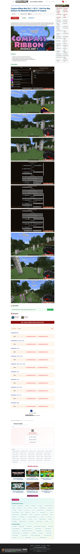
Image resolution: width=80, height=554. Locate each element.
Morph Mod (65, 43)
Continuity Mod (59, 57)
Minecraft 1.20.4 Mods (39, 454)
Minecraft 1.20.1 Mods (23, 454)
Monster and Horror (45, 514)
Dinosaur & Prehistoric (15, 512)
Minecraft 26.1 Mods (23, 460)
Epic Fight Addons (29, 526)
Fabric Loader (66, 8)
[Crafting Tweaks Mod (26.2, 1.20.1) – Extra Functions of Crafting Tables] (32, 486)
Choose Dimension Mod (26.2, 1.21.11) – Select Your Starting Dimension (18, 479)
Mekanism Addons (28, 537)
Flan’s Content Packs (15, 530)
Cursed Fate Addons (38, 528)
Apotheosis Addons (15, 535)
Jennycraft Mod (59, 55)
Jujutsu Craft (66, 26)
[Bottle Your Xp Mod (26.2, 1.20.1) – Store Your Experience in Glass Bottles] (32, 473)
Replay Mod (59, 43)
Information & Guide (15, 514)
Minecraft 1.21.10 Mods (31, 456)
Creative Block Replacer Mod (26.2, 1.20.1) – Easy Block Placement (18, 492)
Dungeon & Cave (27, 512)
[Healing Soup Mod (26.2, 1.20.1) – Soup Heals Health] (47, 486)
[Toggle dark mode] (66, 2)
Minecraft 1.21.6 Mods (32, 458)
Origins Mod (59, 36)
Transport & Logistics (39, 521)
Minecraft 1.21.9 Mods (16, 460)
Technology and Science (22, 521)
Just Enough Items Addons (48, 535)
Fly (37, 512)
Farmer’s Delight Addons (16, 528)
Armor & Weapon (40, 505)
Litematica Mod (66, 33)
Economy (33, 512)
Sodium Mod (59, 21)
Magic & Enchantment (24, 514)
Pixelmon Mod (59, 14)
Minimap (31, 514)
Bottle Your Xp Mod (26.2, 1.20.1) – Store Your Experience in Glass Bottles (33, 479)
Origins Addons (50, 526)
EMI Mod (65, 17)
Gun (47, 512)
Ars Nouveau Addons (24, 535)
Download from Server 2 (43, 336)
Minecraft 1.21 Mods (15, 456)
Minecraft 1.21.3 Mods (48, 456)
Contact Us (32, 545)
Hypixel (51, 512)
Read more (14, 551)
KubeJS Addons (14, 537)
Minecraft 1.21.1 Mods (23, 456)
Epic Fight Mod (66, 27)
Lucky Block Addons (39, 530)
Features (24, 18)
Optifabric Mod (59, 30)
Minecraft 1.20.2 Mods (31, 454)
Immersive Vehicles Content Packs (27, 530)
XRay (51, 521)
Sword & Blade (14, 521)
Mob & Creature (37, 514)
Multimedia (14, 516)
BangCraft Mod (66, 55)
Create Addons (14, 526)
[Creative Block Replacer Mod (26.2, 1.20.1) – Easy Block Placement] (18, 486)
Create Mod (65, 23)
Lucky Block (65, 20)
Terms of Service (37, 545)
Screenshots (31, 18)
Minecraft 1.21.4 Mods (16, 458)
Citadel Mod (59, 48)
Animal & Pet (27, 505)
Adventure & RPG (20, 505)
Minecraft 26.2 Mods (47, 460)
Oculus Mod (65, 21)
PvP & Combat (49, 516)
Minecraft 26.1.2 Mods (39, 460)
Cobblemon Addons (22, 526)
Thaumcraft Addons (48, 530)
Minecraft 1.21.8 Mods (48, 458)
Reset (52, 328)
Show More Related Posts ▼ (32, 495)
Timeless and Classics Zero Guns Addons (40, 526)
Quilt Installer (66, 11)
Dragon (22, 512)
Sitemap (48, 545)
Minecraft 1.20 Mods (15, 454)
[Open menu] (13, 2)
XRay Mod (58, 26)
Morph (51, 514)
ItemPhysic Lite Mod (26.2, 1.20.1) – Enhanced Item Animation (47, 479)
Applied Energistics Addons (27, 528)
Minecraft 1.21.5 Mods (24, 458)
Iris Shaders (59, 20)
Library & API (14, 505)
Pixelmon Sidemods (48, 528)
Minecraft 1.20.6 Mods (47, 454)
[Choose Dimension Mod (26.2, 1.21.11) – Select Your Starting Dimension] (18, 473)
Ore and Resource (22, 516)
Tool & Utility (46, 521)
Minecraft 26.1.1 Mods (31, 460)
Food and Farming (42, 512)
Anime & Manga (33, 505)
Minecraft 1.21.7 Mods (40, 458)
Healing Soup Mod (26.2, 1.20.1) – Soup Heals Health (47, 492)
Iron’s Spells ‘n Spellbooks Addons (36, 535)
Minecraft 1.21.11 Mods (40, 456)
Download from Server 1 (31, 336)
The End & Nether (31, 521)
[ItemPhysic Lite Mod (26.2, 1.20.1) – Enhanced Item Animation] (47, 473)
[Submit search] (63, 1)
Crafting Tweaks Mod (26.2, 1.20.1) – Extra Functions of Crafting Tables (33, 492)
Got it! (25, 549)
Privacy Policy (43, 545)
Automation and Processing (49, 505)
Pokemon (42, 516)
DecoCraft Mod (59, 38)
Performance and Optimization (32, 516)
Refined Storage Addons (42, 537)
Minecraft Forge (59, 8)
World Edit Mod (66, 36)
